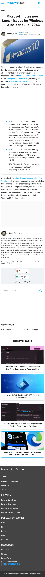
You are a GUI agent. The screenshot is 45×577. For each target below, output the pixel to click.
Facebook (12, 469)
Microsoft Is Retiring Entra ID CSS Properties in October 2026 (22, 396)
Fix (2, 527)
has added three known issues (30, 76)
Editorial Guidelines (8, 500)
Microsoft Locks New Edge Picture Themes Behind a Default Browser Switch (22, 453)
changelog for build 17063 (17, 79)
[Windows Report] (16, 3)
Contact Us (5, 486)
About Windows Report (10, 481)
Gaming (4, 535)
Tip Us (3, 490)
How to (3, 531)
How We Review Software (10, 513)
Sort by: (27, 330)
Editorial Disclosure (8, 504)
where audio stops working (20, 81)
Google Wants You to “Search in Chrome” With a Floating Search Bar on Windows (22, 425)
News (3, 10)
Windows (4, 540)
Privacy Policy (6, 558)
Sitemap (4, 554)
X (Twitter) (17, 469)
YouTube (23, 469)
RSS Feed (5, 550)
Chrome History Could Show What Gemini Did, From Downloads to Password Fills (22, 368)
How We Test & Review (9, 508)
